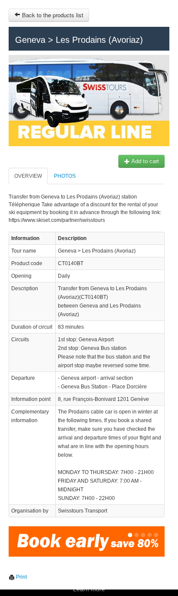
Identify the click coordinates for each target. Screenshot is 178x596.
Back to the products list (51, 15)
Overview (28, 176)
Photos (65, 176)
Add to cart (144, 161)
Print (21, 577)
